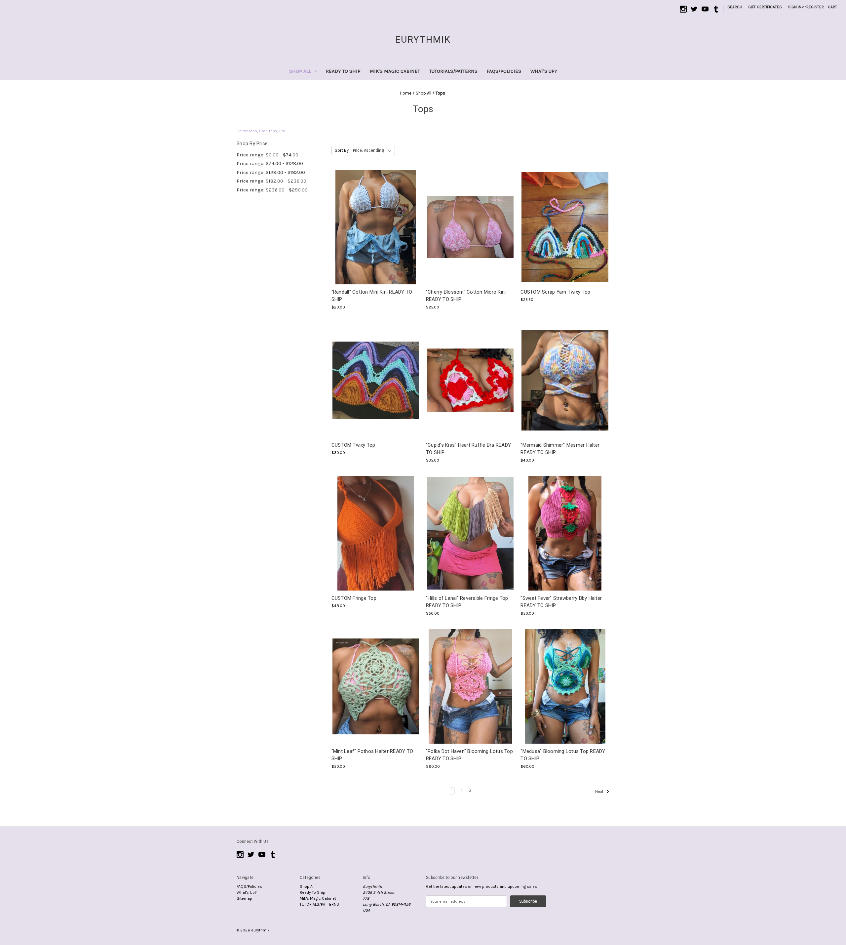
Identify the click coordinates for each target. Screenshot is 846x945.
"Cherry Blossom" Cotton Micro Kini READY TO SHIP (466, 296)
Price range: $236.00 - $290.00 (272, 190)
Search (734, 7)
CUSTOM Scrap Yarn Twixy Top (555, 292)
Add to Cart (376, 231)
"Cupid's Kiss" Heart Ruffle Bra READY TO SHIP (468, 449)
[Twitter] (694, 9)
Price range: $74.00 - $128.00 (270, 163)
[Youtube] (705, 9)
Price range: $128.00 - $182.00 (271, 172)
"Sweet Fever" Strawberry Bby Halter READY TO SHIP (561, 602)
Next (599, 791)
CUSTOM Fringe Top (353, 598)
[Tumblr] (715, 9)
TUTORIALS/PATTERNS (453, 71)
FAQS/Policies (504, 71)
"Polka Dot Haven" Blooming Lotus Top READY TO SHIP (469, 755)
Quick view (375, 221)
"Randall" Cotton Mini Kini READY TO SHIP (371, 296)
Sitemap (244, 898)
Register (815, 7)
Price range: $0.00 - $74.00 (267, 155)
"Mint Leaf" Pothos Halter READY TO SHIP (372, 755)
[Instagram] (683, 9)
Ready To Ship (343, 71)
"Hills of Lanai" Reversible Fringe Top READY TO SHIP (467, 602)
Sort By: (342, 150)
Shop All (300, 71)
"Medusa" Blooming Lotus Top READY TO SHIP (562, 755)
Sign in (794, 7)
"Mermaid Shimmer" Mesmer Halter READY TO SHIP (559, 449)
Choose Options (565, 231)
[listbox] (373, 150)
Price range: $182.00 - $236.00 (271, 181)
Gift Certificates (765, 7)
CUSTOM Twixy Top (353, 445)
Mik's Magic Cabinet (395, 71)
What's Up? (543, 71)
